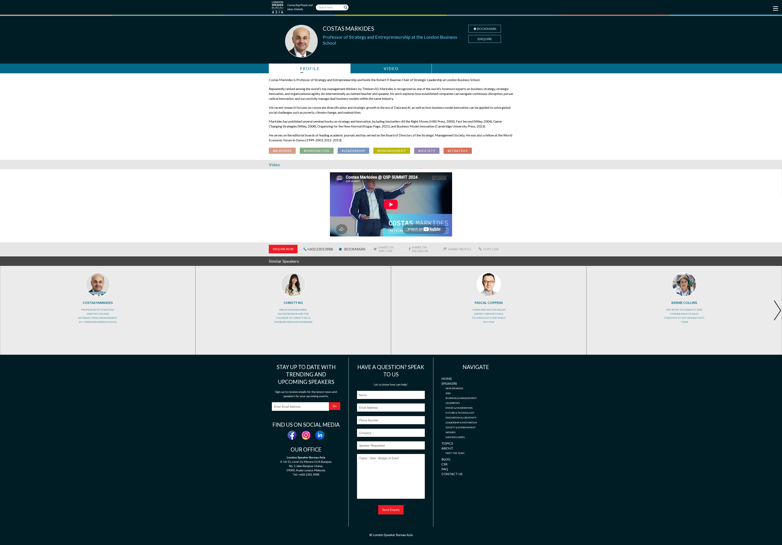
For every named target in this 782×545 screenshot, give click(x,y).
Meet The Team (455, 453)
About (447, 448)
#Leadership (353, 151)
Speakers (449, 383)
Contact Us (452, 474)
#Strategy (458, 151)
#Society (426, 151)
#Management (391, 151)
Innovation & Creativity (461, 417)
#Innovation (316, 151)
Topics (447, 443)
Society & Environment (461, 427)
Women (451, 432)
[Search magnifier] (345, 7)
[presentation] (777, 310)
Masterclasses (455, 437)
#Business (282, 151)
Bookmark (486, 29)
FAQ (445, 469)
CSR (444, 464)
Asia (448, 393)
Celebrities (453, 402)
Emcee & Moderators (459, 407)
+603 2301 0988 (319, 249)
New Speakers (454, 388)
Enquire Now (283, 249)
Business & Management (461, 398)
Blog (446, 459)
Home (447, 378)
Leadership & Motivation (461, 422)
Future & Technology (460, 412)
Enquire (485, 39)
